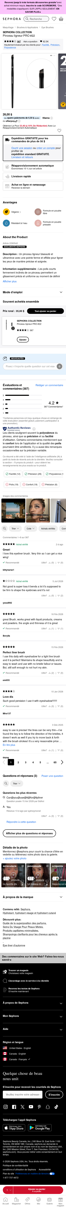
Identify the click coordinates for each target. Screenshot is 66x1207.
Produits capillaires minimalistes (20, 930)
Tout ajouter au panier (45, 311)
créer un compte (46, 148)
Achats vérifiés (48, 528)
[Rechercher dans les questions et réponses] (6, 783)
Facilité (45, 44)
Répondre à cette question (21, 822)
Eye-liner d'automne (14, 945)
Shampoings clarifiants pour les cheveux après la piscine (30, 936)
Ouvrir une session (21, 148)
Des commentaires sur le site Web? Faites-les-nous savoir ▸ (33, 958)
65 (55, 762)
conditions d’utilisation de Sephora (19, 1169)
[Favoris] (54, 19)
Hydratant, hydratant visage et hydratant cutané (29, 913)
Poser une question (52, 776)
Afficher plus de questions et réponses (29, 833)
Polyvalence (10, 47)
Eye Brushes (48, 27)
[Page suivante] (62, 762)
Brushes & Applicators (27, 27)
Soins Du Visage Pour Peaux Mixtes (23, 927)
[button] (51, 118)
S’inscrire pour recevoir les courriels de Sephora (32, 1087)
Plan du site (8, 1173)
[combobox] (36, 19)
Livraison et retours (22, 157)
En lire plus (9, 745)
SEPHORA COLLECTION (17, 32)
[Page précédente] (4, 762)
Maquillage (8, 27)
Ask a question (30, 41)
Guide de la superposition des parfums (24, 923)
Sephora (25, 909)
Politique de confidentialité (15, 1165)
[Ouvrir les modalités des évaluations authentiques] (34, 429)
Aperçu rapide (8, 330)
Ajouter (23, 339)
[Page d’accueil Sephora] (12, 19)
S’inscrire (54, 1094)
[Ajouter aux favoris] (59, 130)
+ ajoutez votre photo (14, 858)
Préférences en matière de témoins (32, 1173)
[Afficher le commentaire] (13, 511)
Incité (42, 519)
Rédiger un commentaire (49, 385)
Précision (55, 44)
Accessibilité (45, 1169)
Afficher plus (10, 281)
